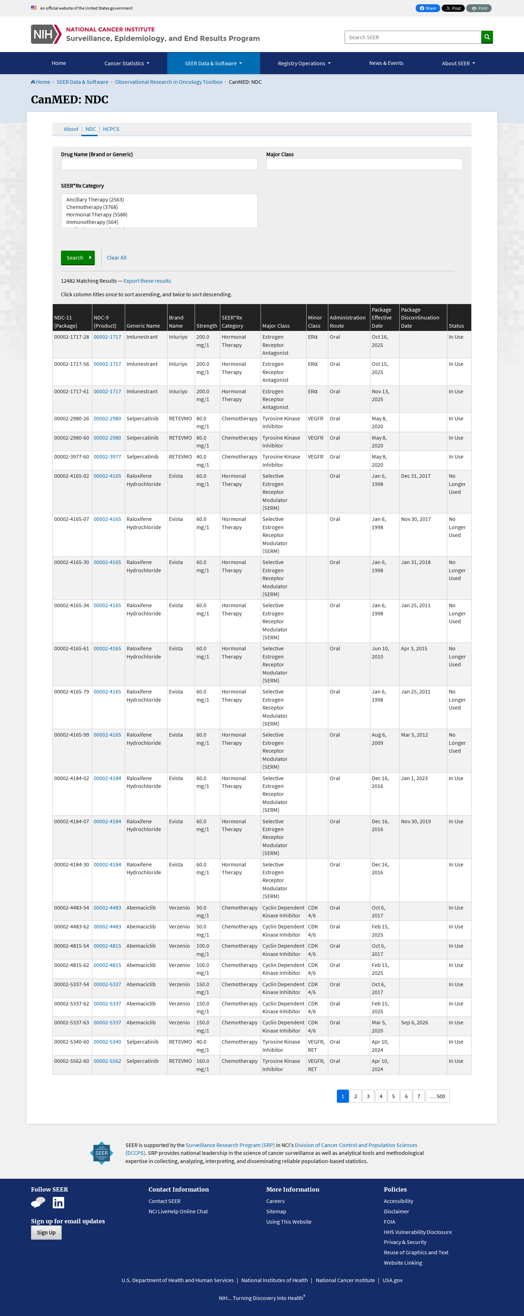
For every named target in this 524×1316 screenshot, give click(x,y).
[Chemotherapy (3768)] (159, 207)
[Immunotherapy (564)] (159, 222)
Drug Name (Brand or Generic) (97, 154)
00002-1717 (107, 336)
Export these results (147, 280)
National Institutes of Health (274, 1280)
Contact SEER (164, 1200)
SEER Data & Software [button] (211, 63)
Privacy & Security (405, 1241)
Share (430, 8)
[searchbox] (270, 163)
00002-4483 (107, 907)
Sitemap (276, 1211)
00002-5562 (107, 1060)
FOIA (389, 1221)
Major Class (280, 154)
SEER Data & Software (82, 81)
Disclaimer (396, 1211)
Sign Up (46, 1232)
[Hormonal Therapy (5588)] (159, 214)
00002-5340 (107, 1041)
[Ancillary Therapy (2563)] (159, 199)
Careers (275, 1200)
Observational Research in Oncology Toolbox (168, 81)
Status (456, 325)
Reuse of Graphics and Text (416, 1252)
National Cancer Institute (345, 1280)
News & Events (386, 62)
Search (75, 257)
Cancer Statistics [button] (124, 63)
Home (59, 62)
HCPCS (111, 128)
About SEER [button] (456, 63)
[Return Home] (145, 34)
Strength (206, 325)
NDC (91, 128)
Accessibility (398, 1200)
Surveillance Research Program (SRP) (230, 1144)
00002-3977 (107, 456)
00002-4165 (107, 475)
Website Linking (403, 1262)
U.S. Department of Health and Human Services (178, 1280)
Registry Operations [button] (302, 63)
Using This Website (289, 1221)
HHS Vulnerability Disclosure (418, 1231)
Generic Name (143, 325)
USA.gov (392, 1280)
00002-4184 (107, 778)
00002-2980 (107, 418)
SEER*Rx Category (82, 185)
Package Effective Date (382, 317)
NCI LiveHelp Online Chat (178, 1211)
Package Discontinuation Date (420, 317)
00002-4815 (107, 945)
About (71, 128)
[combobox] (364, 164)
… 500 (437, 1096)
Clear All (117, 257)
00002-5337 (107, 984)
